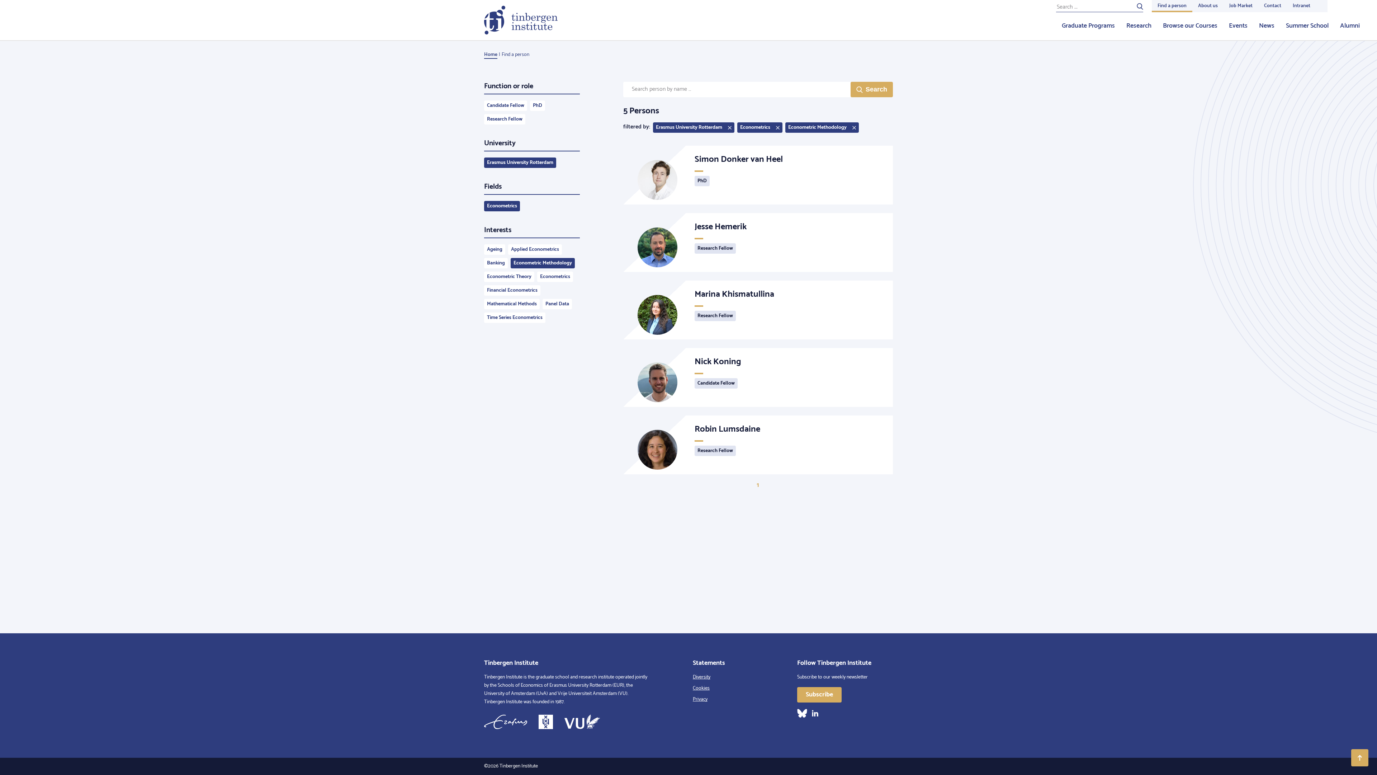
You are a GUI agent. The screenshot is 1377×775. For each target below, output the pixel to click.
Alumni (1350, 25)
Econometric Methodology (543, 263)
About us (1208, 6)
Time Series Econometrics (515, 318)
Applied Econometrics (535, 249)
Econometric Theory (509, 277)
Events (1238, 25)
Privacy (700, 699)
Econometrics (502, 206)
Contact (1272, 6)
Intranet (1301, 6)
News (1266, 25)
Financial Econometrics (512, 290)
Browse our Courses (1190, 25)
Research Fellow (504, 119)
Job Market (1241, 6)
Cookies (701, 688)
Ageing (494, 249)
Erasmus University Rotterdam (520, 163)
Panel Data (557, 304)
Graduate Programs (1088, 25)
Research (1138, 25)
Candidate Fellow (505, 106)
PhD (537, 106)
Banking (496, 263)
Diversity (701, 677)
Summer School (1307, 25)
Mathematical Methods (512, 304)
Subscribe (819, 694)
